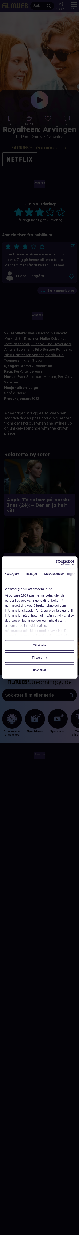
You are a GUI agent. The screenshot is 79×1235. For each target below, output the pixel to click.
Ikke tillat (39, 670)
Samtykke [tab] (12, 574)
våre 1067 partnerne (28, 595)
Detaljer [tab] (31, 574)
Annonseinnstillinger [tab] (59, 574)
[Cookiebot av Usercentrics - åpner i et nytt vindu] (56, 562)
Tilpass (37, 657)
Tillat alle (39, 645)
